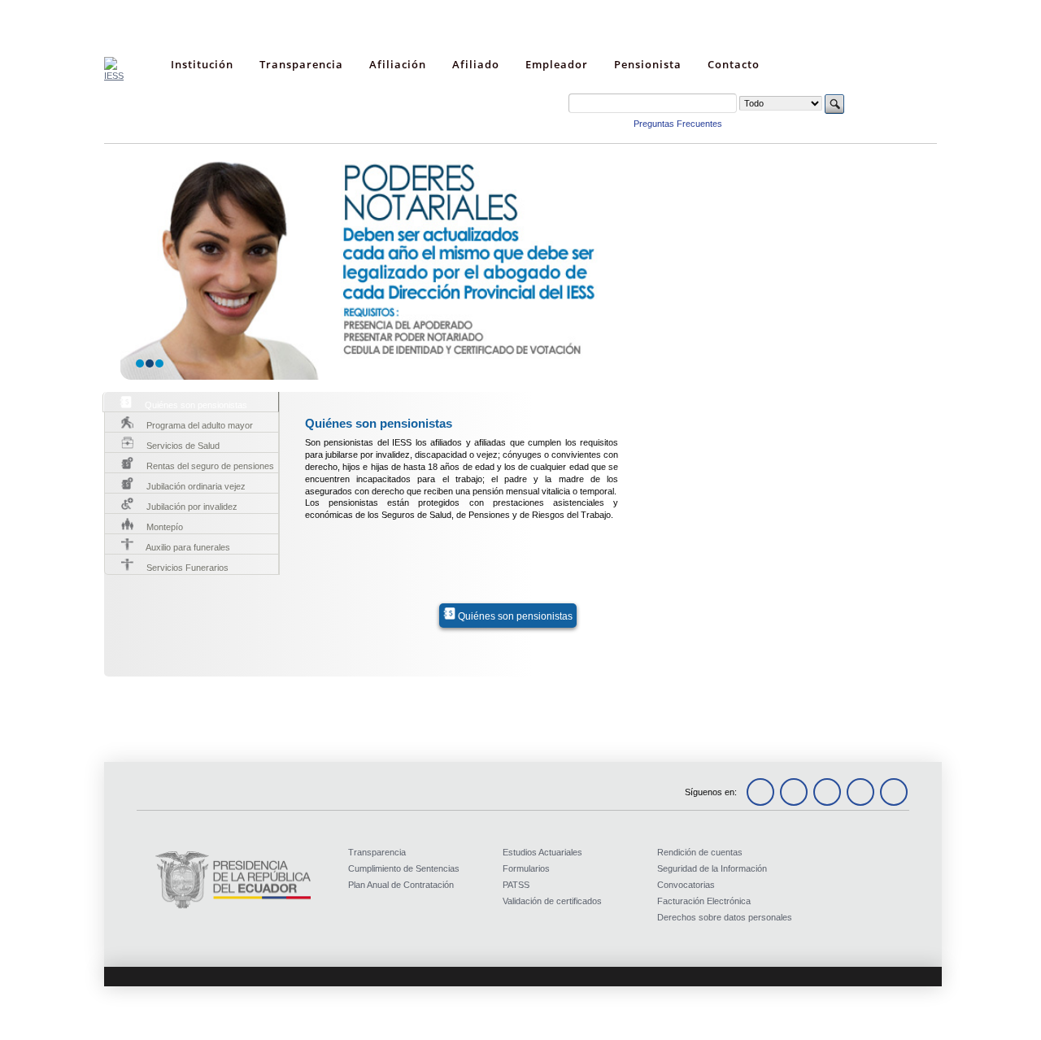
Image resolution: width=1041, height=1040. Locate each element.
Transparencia (377, 852)
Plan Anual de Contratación (401, 885)
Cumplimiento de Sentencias (404, 868)
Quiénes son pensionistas (514, 616)
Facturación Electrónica (704, 901)
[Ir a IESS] (114, 76)
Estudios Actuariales (542, 852)
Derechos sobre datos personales (724, 917)
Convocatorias (686, 885)
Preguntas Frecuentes (678, 123)
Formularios (526, 868)
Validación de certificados (552, 901)
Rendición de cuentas (700, 852)
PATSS (516, 885)
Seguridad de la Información (712, 868)
